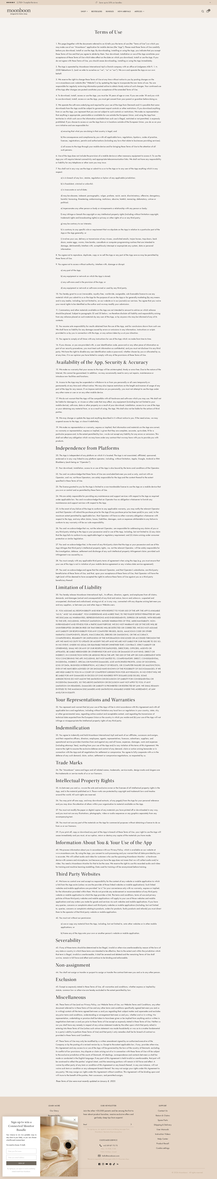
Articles (138, 11)
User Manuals (163, 1129)
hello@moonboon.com (110, 1156)
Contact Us (163, 1110)
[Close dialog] (74, 1120)
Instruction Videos (162, 1134)
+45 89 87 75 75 (110, 1145)
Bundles (110, 11)
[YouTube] (107, 1163)
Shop (83, 11)
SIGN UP (21, 1163)
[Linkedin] (118, 1163)
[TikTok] (114, 1162)
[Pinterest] (110, 1163)
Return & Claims (163, 1115)
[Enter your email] (131, 1124)
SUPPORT (163, 1106)
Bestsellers (96, 11)
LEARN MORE (54, 1106)
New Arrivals (124, 11)
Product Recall (162, 1143)
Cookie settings (162, 1148)
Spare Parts (163, 1120)
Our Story (54, 1110)
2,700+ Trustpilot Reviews (27, 2)
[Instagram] (103, 1163)
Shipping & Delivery (163, 1124)
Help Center (162, 1138)
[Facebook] (99, 1163)
